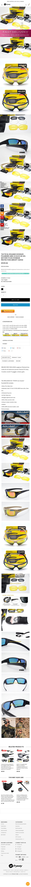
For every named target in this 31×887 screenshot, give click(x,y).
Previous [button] (2, 760)
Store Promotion (7, 321)
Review (18, 361)
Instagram (19, 851)
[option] (8, 760)
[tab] (15, 321)
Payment (5, 343)
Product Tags (16, 357)
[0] (28, 5)
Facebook (19, 844)
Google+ (19, 846)
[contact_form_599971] (28, 884)
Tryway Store (15, 874)
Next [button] (28, 760)
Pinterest (19, 849)
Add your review (5, 266)
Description (6, 357)
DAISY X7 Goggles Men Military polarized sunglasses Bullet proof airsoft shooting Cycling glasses (22, 767)
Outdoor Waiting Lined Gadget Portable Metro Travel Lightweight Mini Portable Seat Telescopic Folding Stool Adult (22, 797)
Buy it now (15, 304)
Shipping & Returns (8, 340)
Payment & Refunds (8, 361)
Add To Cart (15, 300)
